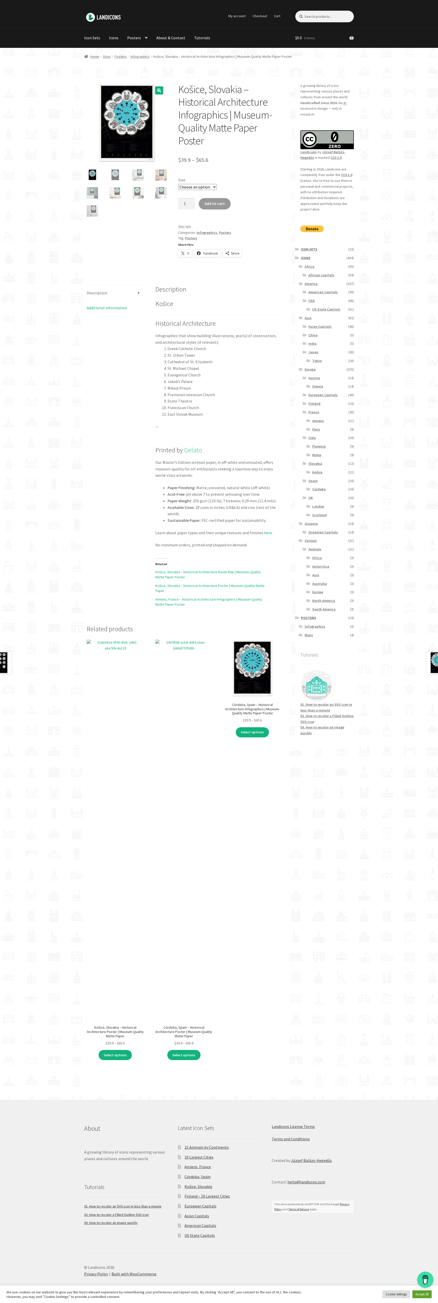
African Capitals (321, 275)
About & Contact (170, 37)
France (313, 412)
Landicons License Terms (293, 1126)
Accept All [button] (422, 1294)
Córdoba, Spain (198, 1176)
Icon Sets (92, 37)
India (312, 343)
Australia (319, 583)
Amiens (318, 420)
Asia (308, 318)
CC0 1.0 (336, 157)
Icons (113, 37)
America (311, 283)
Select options (115, 1055)
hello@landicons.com (306, 1181)
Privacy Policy (96, 1273)
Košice (317, 472)
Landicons (308, 152)
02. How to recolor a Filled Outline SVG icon (116, 1214)
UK (310, 497)
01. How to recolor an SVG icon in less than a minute (122, 1206)
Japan (313, 352)
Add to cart (215, 203)
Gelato (193, 450)
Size (181, 179)
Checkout (260, 16)
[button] (159, 90)
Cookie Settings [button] (396, 1294)
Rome (316, 455)
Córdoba (319, 489)
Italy (312, 437)
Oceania (311, 523)
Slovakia (315, 463)
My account (237, 16)
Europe (310, 369)
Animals (314, 549)
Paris (316, 429)
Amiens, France (198, 1166)
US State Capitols (326, 309)
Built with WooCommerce (134, 1273)
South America (324, 609)
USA (311, 300)
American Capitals (323, 292)
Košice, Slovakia (198, 1186)
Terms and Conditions (291, 1138)
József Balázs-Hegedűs (311, 1160)
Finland (314, 403)
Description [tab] (97, 292)
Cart (277, 16)
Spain (313, 480)
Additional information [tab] (107, 307)
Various (311, 540)
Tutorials (202, 37)
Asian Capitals (320, 326)
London (318, 506)
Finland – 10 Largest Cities (207, 1196)
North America (323, 600)
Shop (107, 56)
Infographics (140, 56)
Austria (314, 378)
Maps (309, 635)
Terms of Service (298, 1209)
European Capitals (323, 395)
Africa (309, 266)
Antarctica (320, 566)
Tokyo (317, 360)
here (268, 532)
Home (94, 56)
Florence (319, 446)
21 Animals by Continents (207, 1147)
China (313, 335)
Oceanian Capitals (323, 532)
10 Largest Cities (199, 1157)
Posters (134, 37)
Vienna (317, 386)
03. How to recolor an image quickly (111, 1222)
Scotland (319, 515)
